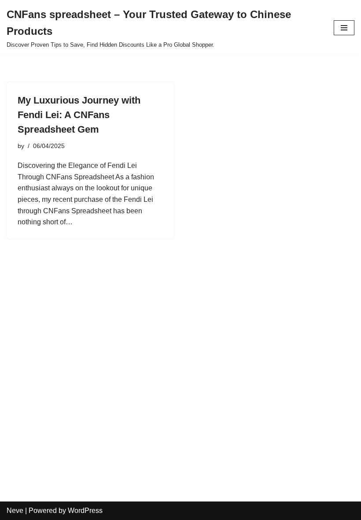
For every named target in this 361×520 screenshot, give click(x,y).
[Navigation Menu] (344, 27)
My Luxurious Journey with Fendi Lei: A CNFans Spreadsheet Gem (79, 115)
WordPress (85, 510)
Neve (15, 510)
